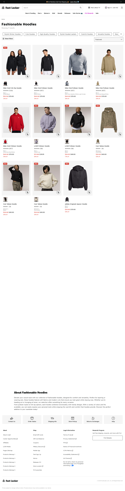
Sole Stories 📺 (78, 13)
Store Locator (37, 466)
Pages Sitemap (7, 450)
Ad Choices (66, 458)
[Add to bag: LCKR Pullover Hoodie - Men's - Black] (89, 134)
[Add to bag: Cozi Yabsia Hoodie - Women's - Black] (27, 192)
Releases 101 (37, 462)
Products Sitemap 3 (9, 462)
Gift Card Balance (38, 439)
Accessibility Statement (70, 454)
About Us (6, 435)
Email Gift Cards (38, 435)
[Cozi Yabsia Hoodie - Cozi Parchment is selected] (36, 199)
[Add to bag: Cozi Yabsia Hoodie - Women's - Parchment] (58, 192)
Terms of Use (67, 435)
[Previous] (4, 2)
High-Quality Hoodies (47, 34)
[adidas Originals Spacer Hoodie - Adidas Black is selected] (67, 199)
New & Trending (30, 13)
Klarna (35, 458)
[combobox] (53, 7)
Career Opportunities (9, 439)
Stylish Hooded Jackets (68, 34)
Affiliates (5, 442)
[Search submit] (81, 7)
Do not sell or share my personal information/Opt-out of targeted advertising (73, 463)
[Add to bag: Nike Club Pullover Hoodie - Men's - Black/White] (58, 76)
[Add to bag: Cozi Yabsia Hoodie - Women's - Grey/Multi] (120, 134)
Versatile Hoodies (104, 34)
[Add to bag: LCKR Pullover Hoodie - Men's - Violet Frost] (58, 134)
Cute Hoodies (30, 34)
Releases (67, 13)
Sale (97, 13)
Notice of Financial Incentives (72, 446)
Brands (60, 13)
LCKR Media (7, 446)
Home (3, 19)
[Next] (121, 2)
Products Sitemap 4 (9, 466)
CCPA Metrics (67, 450)
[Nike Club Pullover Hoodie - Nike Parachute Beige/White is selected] (98, 83)
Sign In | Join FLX (113, 7)
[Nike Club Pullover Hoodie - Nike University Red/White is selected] (5, 141)
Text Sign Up (37, 454)
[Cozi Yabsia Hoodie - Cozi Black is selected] (5, 199)
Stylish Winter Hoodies (12, 34)
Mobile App (36, 450)
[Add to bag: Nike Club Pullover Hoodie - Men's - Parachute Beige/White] (120, 76)
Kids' (53, 13)
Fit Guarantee (37, 470)
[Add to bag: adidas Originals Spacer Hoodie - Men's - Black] (89, 192)
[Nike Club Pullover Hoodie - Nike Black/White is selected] (36, 83)
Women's (47, 13)
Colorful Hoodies (87, 34)
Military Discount (38, 446)
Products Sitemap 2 (9, 458)
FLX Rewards (89, 13)
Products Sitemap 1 (9, 454)
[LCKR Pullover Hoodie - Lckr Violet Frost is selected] (36, 141)
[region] (62, 2)
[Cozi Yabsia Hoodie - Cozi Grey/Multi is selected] (98, 141)
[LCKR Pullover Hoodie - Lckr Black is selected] (67, 141)
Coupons (36, 442)
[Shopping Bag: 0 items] (121, 7)
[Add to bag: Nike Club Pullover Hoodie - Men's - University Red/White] (27, 134)
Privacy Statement (69, 439)
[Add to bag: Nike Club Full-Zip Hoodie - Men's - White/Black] (27, 76)
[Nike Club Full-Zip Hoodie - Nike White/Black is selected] (5, 83)
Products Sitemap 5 (9, 470)
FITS (64, 442)
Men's (40, 13)
